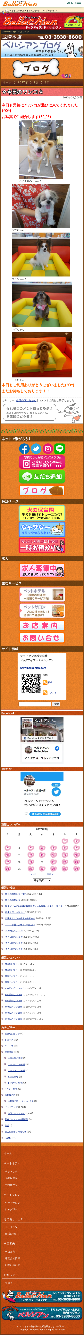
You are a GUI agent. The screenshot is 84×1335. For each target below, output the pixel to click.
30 (76, 869)
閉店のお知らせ (12, 900)
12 (30, 855)
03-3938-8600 (63, 37)
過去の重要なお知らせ (15, 1131)
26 (30, 869)
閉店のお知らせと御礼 (16, 894)
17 (7, 862)
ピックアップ (11, 1107)
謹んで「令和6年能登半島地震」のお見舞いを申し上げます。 (35, 906)
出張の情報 (13, 1076)
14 (53, 855)
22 (64, 862)
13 (42, 855)
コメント (52, 692)
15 (64, 855)
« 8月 (33, 874)
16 (76, 855)
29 (64, 869)
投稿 (49, 682)
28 (53, 869)
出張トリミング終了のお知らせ (20, 918)
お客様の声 (10, 1095)
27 (42, 869)
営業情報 (9, 1052)
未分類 (8, 1137)
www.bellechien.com (33, 667)
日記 (7, 1125)
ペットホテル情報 (16, 1064)
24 (7, 869)
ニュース (9, 1046)
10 (7, 855)
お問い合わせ (74, 25)
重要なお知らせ (12, 1033)
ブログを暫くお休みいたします (20, 924)
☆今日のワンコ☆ (23, 92)
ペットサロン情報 (16, 1070)
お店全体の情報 (15, 1058)
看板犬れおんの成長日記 (16, 1119)
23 (76, 862)
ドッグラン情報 (15, 1082)
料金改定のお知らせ (15, 912)
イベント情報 (11, 1088)
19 (30, 862)
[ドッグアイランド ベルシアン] (20, 3)
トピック (9, 1039)
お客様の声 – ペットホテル (21, 1101)
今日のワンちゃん (26, 400)
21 (53, 862)
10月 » (50, 874)
